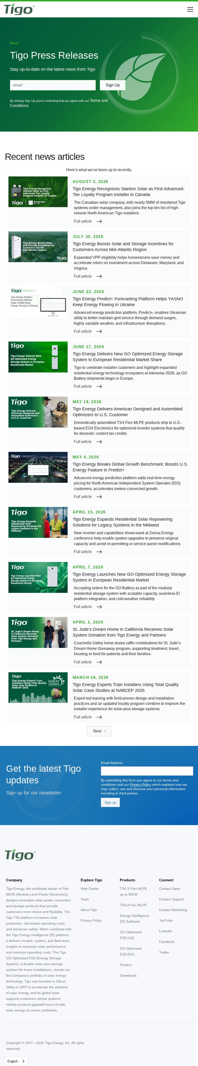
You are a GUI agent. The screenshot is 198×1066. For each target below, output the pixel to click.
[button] (189, 9)
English (12, 1061)
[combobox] (16, 1061)
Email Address (112, 763)
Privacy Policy (140, 784)
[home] (19, 9)
